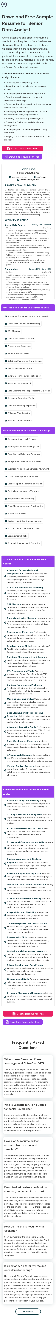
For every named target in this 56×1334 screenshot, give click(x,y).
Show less (28, 1311)
